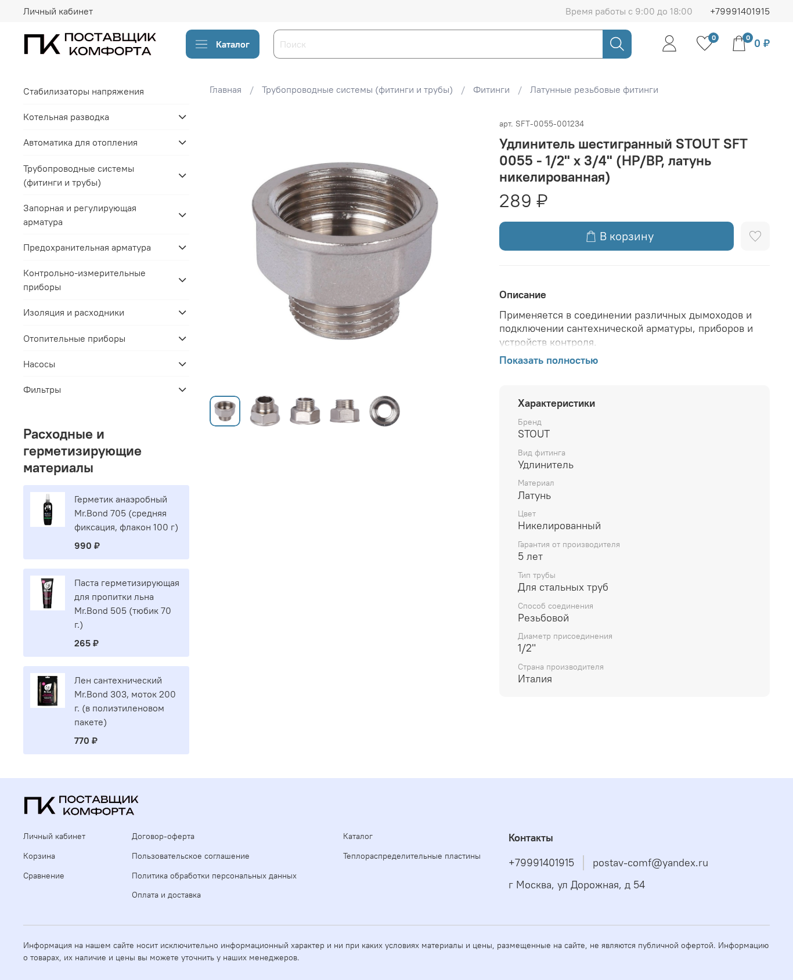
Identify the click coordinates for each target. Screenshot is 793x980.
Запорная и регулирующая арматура (79, 214)
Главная (225, 89)
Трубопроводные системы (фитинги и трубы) (357, 89)
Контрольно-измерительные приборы (84, 279)
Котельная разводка (66, 116)
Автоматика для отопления (80, 142)
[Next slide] (462, 251)
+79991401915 (740, 11)
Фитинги (491, 89)
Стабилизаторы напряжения (83, 91)
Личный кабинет (58, 11)
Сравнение (43, 875)
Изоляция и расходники (73, 312)
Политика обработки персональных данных (214, 875)
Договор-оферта (163, 836)
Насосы (39, 364)
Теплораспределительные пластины (412, 856)
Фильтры (42, 389)
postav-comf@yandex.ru (650, 862)
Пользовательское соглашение (191, 856)
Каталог (233, 44)
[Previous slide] (228, 251)
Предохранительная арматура (87, 247)
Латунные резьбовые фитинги (594, 89)
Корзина (39, 856)
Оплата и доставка (166, 894)
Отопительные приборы (74, 338)
